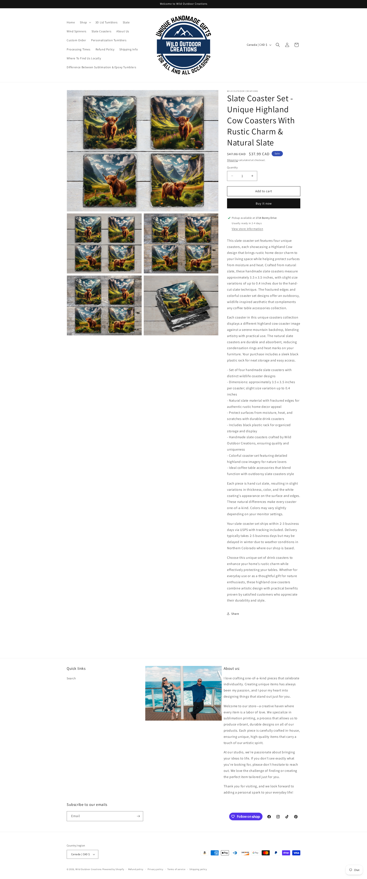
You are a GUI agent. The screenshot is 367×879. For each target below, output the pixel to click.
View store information (247, 229)
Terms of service (176, 869)
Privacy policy (155, 869)
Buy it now (264, 203)
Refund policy (135, 869)
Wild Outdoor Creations (88, 869)
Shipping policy (198, 869)
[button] (85, 22)
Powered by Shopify (113, 869)
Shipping (232, 160)
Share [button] (235, 614)
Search (71, 678)
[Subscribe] (138, 816)
